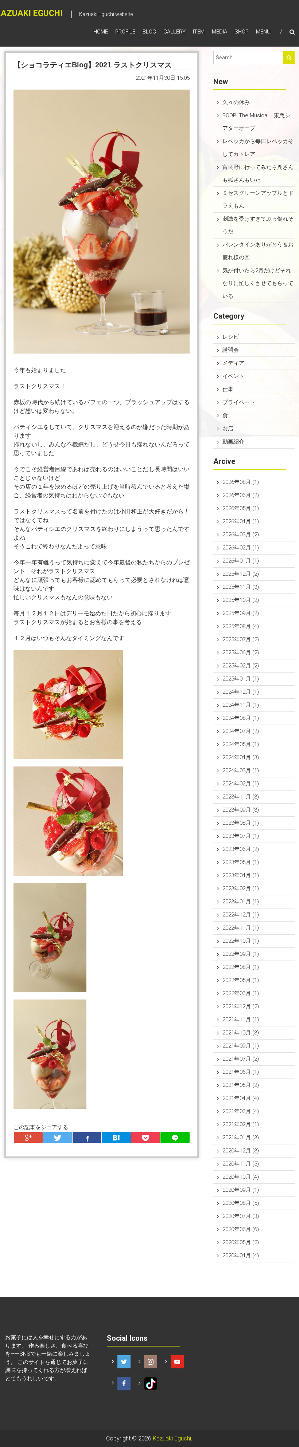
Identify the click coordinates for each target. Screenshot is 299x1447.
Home (100, 31)
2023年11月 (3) (240, 796)
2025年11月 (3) (240, 587)
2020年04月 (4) (240, 1255)
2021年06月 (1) (240, 1072)
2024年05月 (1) (240, 744)
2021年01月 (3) (240, 1137)
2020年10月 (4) (240, 1177)
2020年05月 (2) (240, 1242)
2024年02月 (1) (240, 783)
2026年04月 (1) (240, 521)
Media (219, 31)
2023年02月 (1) (240, 888)
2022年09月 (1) (240, 954)
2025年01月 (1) (240, 678)
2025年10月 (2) (240, 600)
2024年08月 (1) (240, 718)
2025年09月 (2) (240, 613)
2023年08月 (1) (240, 823)
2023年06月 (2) (240, 849)
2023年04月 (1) (240, 875)
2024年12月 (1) (240, 692)
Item (199, 31)
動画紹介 (233, 441)
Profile (125, 31)
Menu (263, 31)
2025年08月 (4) (240, 626)
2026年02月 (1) (240, 547)
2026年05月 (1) (240, 508)
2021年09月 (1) (240, 1045)
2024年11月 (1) (240, 705)
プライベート (238, 402)
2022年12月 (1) (240, 914)
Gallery (174, 31)
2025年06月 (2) (240, 652)
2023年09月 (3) (240, 810)
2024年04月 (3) (240, 757)
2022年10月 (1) (240, 941)
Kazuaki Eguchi (172, 1438)
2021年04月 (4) (240, 1098)
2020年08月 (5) (240, 1203)
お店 (227, 428)
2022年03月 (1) (240, 993)
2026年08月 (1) (240, 482)
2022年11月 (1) (240, 927)
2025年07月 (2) (240, 639)
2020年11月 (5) (240, 1163)
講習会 (230, 350)
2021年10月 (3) (240, 1032)
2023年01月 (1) (240, 901)
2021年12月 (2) (240, 1006)
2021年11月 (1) (240, 1019)
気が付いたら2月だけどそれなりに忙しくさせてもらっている (258, 283)
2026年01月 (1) (240, 560)
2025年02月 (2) (240, 665)
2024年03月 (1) (240, 770)
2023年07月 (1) (240, 836)
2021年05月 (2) (240, 1085)
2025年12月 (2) (240, 574)
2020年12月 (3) (240, 1150)
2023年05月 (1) (240, 862)
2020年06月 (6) (240, 1229)
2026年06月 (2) (240, 495)
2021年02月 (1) (240, 1124)
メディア (233, 363)
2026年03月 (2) (240, 534)
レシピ (230, 337)
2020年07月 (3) (240, 1216)
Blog (149, 31)
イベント (233, 376)
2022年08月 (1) (240, 967)
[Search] (289, 57)
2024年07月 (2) (240, 731)
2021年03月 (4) (240, 1111)
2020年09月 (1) (240, 1190)
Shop (241, 31)
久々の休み (236, 102)
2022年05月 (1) (240, 980)
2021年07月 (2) (240, 1059)
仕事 (227, 389)
